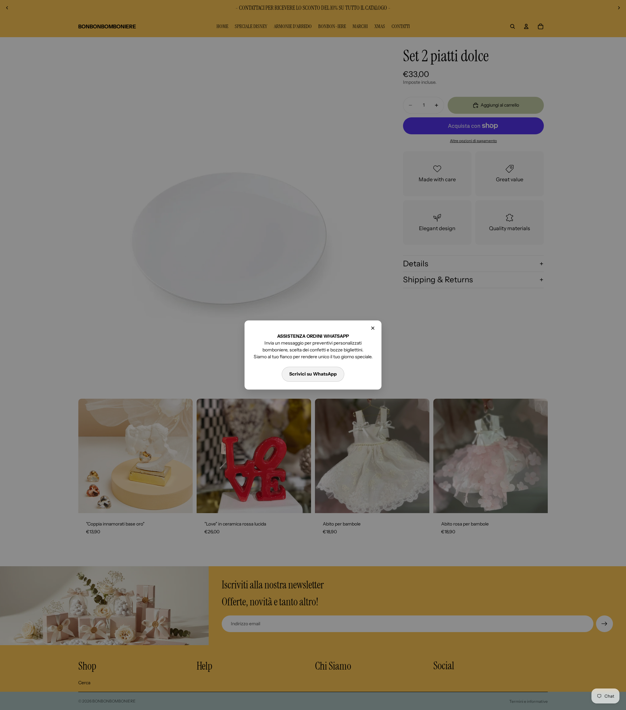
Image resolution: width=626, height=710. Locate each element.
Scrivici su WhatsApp (313, 374)
